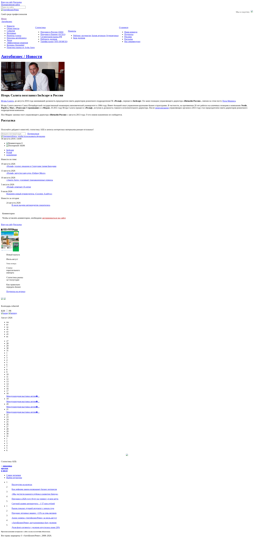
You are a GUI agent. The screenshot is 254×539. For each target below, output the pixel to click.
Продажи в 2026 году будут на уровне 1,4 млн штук (35, 499)
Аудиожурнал (112, 35)
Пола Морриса (229, 101)
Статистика (40, 27)
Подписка (128, 34)
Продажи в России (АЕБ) (51, 32)
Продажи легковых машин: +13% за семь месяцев (34, 513)
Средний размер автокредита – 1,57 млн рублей (33, 503)
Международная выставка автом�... (22, 396)
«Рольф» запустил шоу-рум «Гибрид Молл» (26, 173)
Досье (9, 40)
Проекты (72, 31)
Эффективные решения (17, 43)
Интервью (11, 33)
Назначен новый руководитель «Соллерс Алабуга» (29, 194)
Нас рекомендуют (132, 41)
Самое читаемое (13, 475)
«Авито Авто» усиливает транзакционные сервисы (29, 180)
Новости (11, 26)
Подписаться (33, 134)
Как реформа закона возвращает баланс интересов (34, 489)
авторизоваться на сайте (54, 218)
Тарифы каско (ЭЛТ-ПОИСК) (53, 41)
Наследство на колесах (22, 484)
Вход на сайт (7, 2)
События (11, 31)
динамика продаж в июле (6, 468)
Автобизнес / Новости (21, 56)
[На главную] (10, 10)
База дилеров (79, 38)
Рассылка (17, 2)
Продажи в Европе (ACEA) (52, 34)
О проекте (123, 27)
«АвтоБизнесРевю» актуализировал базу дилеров (34, 523)
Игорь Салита (7, 101)
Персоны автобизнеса (16, 38)
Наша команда (130, 32)
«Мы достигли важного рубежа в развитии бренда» (35, 494)
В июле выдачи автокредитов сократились (31, 205)
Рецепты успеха (14, 35)
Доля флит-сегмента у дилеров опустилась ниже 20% (36, 527)
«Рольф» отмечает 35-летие (18, 187)
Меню (4, 19)
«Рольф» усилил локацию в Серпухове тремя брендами (31, 166)
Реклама (128, 37)
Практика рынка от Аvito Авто (21, 47)
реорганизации (162, 108)
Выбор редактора (14, 478)
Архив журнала (98, 35)
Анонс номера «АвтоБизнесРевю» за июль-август (34, 518)
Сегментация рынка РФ (51, 37)
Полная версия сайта (10, 4)
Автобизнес (6, 21)
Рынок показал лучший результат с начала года (33, 508)
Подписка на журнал (15, 291)
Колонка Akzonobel (15, 45)
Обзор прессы (13, 28)
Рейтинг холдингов (82, 35)
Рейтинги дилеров (48, 39)
